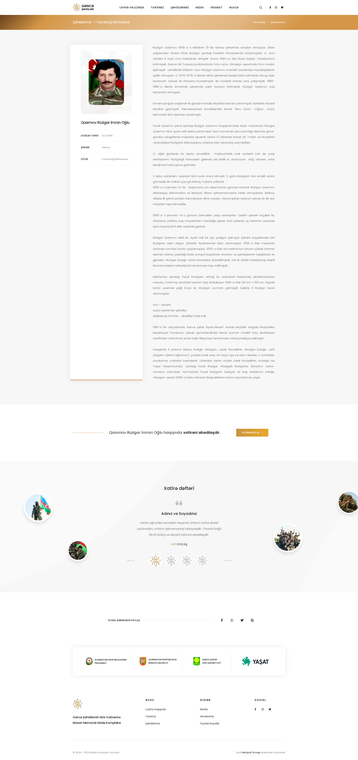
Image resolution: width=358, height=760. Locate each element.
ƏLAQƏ (234, 7)
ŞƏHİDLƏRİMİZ (180, 7)
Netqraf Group (251, 752)
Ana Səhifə (259, 22)
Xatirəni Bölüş (250, 432)
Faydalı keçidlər (209, 723)
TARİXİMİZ (157, 7)
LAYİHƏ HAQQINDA (132, 7)
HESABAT (216, 7)
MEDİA (200, 7)
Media (204, 709)
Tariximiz (150, 716)
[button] (155, 561)
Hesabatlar (207, 716)
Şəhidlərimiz (152, 723)
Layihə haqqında (155, 709)
